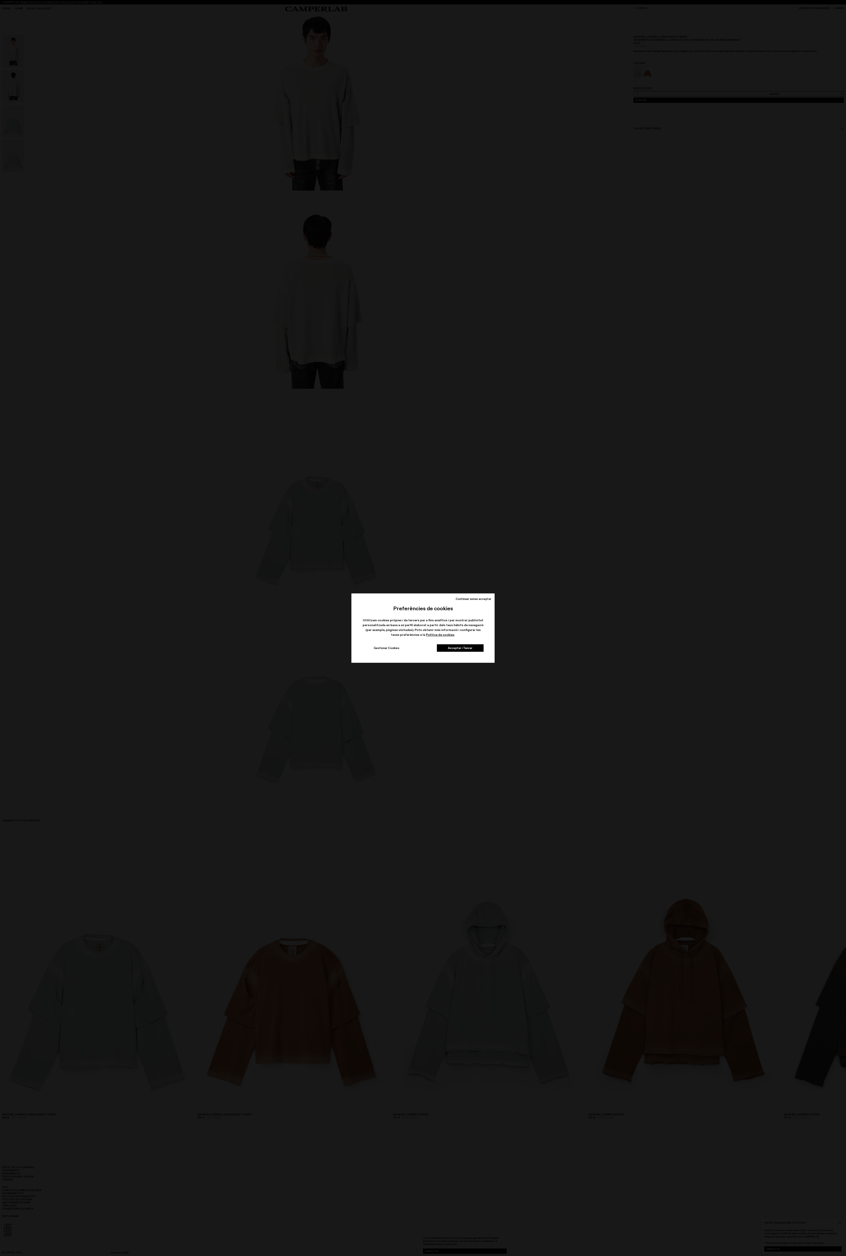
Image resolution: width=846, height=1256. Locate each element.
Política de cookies (440, 635)
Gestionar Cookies (386, 648)
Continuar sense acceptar (473, 599)
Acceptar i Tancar (460, 648)
